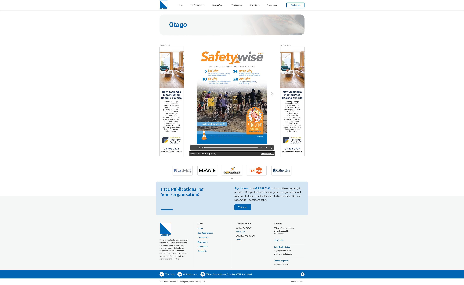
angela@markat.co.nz (282, 251)
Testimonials (237, 5)
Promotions (272, 5)
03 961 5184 (278, 240)
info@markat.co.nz (281, 264)
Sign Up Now (241, 188)
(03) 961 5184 (262, 188)
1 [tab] (232, 178)
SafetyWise (217, 5)
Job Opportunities (197, 5)
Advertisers (255, 5)
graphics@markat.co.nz (283, 254)
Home (180, 5)
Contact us (295, 5)
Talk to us (242, 207)
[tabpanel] (183, 170)
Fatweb (301, 282)
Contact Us (202, 251)
